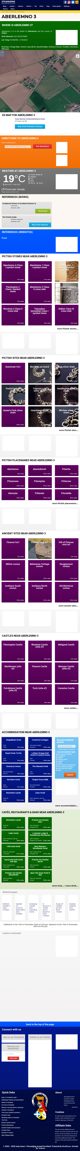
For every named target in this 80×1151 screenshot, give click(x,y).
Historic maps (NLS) (28, 47)
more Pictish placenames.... (65, 503)
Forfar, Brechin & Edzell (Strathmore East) (30, 119)
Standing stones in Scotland (10, 1117)
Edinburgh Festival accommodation (13, 1100)
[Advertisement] (68, 344)
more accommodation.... (66, 806)
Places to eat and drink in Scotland (12, 1107)
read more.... (75, 1107)
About (58, 1092)
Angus (4, 33)
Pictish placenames (8, 1125)
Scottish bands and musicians (11, 1127)
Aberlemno (32, 31)
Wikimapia (5, 49)
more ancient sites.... (68, 606)
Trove (4, 238)
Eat (36, 6)
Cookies (59, 1112)
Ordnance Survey (55, 47)
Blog (4, 6)
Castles (12, 6)
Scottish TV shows (7, 1132)
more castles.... (71, 708)
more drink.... (72, 886)
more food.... (58, 886)
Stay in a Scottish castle (9, 1097)
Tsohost (41, 1148)
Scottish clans (6, 1115)
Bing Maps (5, 47)
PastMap (66, 47)
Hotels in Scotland (7, 1102)
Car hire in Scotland (8, 1105)
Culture (28, 6)
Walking (66, 6)
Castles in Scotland (8, 1110)
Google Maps (15, 47)
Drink (41, 6)
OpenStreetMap (42, 47)
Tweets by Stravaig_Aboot (35, 1041)
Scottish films (6, 1130)
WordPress (66, 1146)
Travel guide (56, 6)
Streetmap (73, 47)
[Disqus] (27, 957)
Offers (12, 9)
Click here (63, 1120)
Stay (48, 6)
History (20, 6)
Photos (5, 9)
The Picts (4, 1120)
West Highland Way (8, 1135)
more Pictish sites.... (68, 430)
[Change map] (77, 56)
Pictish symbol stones (8, 1122)
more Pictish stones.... (67, 329)
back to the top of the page (40, 1024)
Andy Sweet (20, 1146)
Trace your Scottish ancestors (11, 1112)
